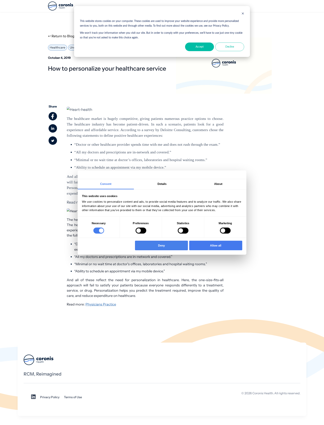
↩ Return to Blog (61, 36)
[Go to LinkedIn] (33, 398)
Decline (229, 47)
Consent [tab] (105, 183)
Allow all (215, 245)
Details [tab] (162, 183)
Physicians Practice (101, 304)
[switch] (141, 231)
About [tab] (218, 183)
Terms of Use (73, 397)
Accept (200, 47)
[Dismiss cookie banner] (243, 14)
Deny (161, 245)
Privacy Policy (49, 397)
